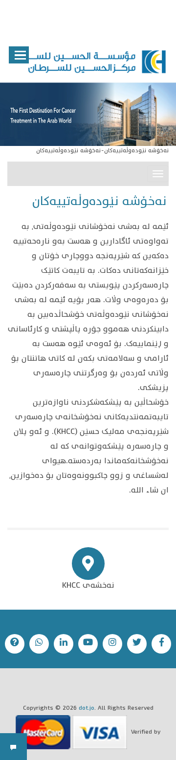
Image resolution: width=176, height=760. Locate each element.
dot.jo (86, 708)
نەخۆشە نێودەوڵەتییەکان (136, 151)
